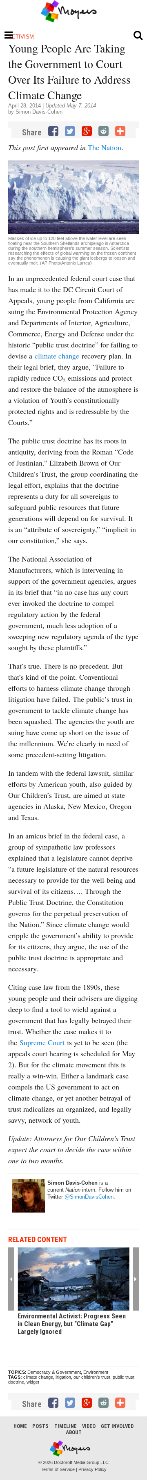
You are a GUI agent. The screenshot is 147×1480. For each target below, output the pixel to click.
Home (20, 1426)
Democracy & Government (54, 1372)
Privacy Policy (92, 1469)
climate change (57, 356)
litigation (63, 1377)
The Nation (104, 147)
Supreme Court (42, 1042)
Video (89, 1426)
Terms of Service (58, 1469)
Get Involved (117, 1426)
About (74, 1432)
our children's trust (92, 1377)
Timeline (65, 1426)
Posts (40, 1426)
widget (33, 1382)
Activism (21, 37)
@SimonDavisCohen (89, 1197)
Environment (95, 1372)
